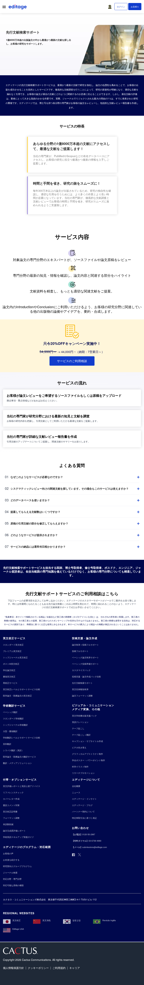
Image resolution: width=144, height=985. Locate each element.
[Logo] (18, 7)
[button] (111, 6)
